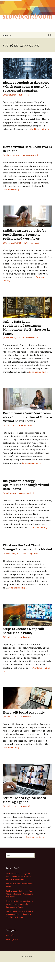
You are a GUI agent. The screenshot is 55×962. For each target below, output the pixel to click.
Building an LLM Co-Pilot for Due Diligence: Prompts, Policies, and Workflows (24, 234)
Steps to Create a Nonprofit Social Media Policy (23, 631)
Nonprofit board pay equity (24, 712)
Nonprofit (25, 95)
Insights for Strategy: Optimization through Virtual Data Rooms (26, 485)
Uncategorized (31, 155)
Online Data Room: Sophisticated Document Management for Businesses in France (26, 327)
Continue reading (40, 129)
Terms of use (26, 956)
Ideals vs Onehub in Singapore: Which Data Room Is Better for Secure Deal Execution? (26, 86)
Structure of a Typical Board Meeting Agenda (24, 800)
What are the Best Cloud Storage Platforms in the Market (27, 547)
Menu (5, 35)
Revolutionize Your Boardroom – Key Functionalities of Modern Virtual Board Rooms (27, 417)
